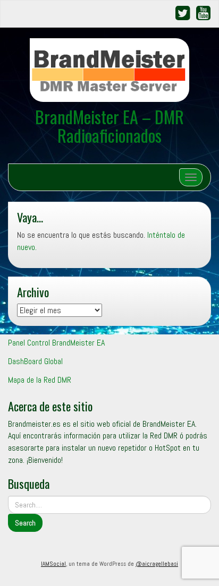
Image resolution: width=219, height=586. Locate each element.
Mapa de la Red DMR (39, 379)
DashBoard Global (35, 361)
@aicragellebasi (157, 563)
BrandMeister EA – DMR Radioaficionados (109, 126)
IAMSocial (53, 563)
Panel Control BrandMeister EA (56, 342)
